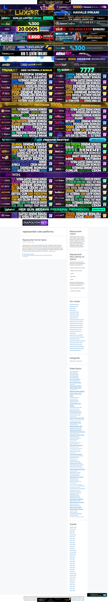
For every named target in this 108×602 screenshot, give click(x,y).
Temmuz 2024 (73, 552)
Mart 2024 (72, 559)
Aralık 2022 (72, 588)
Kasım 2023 (72, 567)
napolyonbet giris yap (74, 424)
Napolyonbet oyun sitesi (75, 472)
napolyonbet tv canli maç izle (75, 492)
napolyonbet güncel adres (77, 431)
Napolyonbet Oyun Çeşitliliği (76, 335)
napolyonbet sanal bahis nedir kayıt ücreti (76, 484)
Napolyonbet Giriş (74, 306)
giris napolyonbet (74, 377)
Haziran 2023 (73, 577)
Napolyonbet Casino (75, 412)
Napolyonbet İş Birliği (74, 338)
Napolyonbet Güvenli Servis (76, 344)
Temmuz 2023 (73, 575)
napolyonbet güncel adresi (77, 435)
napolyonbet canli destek (75, 404)
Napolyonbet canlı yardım (74, 410)
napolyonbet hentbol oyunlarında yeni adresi (76, 448)
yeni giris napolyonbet (74, 515)
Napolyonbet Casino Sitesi (77, 418)
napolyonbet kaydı (79, 455)
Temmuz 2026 (73, 527)
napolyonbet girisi (75, 422)
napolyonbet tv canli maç (75, 491)
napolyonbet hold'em (73, 452)
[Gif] (54, 105)
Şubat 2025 (72, 538)
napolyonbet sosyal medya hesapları (75, 487)
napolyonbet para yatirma (74, 473)
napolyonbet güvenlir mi (76, 445)
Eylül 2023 (72, 571)
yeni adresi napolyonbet (76, 513)
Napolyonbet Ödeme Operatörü (77, 346)
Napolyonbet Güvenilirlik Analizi (77, 348)
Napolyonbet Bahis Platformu (76, 327)
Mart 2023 (72, 582)
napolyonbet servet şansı (39, 255)
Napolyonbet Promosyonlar (29, 254)
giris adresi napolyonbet (74, 374)
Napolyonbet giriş (76, 426)
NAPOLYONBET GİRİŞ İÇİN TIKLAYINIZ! (54, 43)
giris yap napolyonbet (75, 379)
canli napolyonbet (74, 373)
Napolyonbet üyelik (48, 255)
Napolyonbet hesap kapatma (75, 451)
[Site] (27, 76)
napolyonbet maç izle (75, 461)
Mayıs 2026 (72, 531)
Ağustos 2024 (73, 550)
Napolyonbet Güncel (74, 313)
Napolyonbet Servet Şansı (34, 240)
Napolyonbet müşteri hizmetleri (75, 466)
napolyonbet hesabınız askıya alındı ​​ (75, 449)
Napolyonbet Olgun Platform (76, 342)
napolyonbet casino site (73, 416)
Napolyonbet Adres (75, 386)
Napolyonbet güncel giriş (74, 436)
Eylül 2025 (72, 532)
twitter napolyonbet (73, 512)
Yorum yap (26, 256)
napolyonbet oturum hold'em (74, 471)
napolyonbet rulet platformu (29, 255)
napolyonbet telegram (74, 488)
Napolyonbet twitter (75, 496)
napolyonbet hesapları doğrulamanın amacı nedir (77, 516)
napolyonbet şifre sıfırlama (73, 510)
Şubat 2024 (72, 561)
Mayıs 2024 (72, 556)
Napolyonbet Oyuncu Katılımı (76, 321)
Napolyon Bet (73, 310)
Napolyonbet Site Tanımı (75, 350)
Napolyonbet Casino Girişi (76, 329)
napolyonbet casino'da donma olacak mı (75, 413)
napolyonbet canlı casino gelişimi (74, 408)
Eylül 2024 (72, 548)
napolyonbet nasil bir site (77, 469)
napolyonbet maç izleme (76, 463)
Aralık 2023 (72, 565)
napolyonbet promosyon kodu (75, 481)
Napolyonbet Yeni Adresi (77, 502)
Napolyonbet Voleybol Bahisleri (77, 319)
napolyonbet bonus (74, 400)
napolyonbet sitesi (81, 485)
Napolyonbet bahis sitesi (76, 394)
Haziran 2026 (73, 529)
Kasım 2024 (72, 544)
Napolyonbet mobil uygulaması (76, 464)
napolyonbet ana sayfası (73, 389)
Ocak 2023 (72, 586)
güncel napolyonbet (74, 380)
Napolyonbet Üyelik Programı (76, 323)
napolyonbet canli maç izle (76, 407)
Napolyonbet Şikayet (74, 312)
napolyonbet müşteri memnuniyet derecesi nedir (76, 467)
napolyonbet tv (82, 488)
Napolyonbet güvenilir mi (74, 443)
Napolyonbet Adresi (74, 304)
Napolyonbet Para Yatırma (75, 475)
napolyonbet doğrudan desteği (79, 419)
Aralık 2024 (72, 542)
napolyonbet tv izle (74, 494)
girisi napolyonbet (74, 376)
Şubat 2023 (72, 584)
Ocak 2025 (72, 540)
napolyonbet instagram (76, 454)
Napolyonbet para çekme (76, 477)
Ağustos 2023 (73, 573)
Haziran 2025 (73, 534)
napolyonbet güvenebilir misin (75, 437)
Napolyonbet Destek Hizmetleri (77, 337)
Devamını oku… (52, 251)
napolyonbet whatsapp (76, 499)
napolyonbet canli (74, 401)
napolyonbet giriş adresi (76, 428)
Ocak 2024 (72, 563)
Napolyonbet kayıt (74, 457)
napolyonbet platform (74, 478)
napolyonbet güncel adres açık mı (74, 433)
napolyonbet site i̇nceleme (73, 485)
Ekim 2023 (72, 569)
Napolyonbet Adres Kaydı (75, 331)
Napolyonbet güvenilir (74, 439)
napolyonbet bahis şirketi (74, 397)
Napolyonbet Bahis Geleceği (76, 325)
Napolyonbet (73, 308)
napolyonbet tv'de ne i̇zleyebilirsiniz (75, 490)
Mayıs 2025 (72, 536)
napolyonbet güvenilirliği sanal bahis (75, 442)
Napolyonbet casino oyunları (75, 414)
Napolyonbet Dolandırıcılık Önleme (77, 340)
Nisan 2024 (72, 557)
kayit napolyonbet (75, 382)
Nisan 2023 (72, 580)
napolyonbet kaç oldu (74, 460)
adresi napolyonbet (74, 371)
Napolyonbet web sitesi (75, 497)
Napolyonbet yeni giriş (75, 505)
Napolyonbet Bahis (77, 391)
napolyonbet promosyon (74, 479)
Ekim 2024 (72, 546)
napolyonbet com (72, 419)
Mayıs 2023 (72, 579)
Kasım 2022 (72, 590)
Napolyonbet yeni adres (75, 500)
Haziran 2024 (73, 554)
